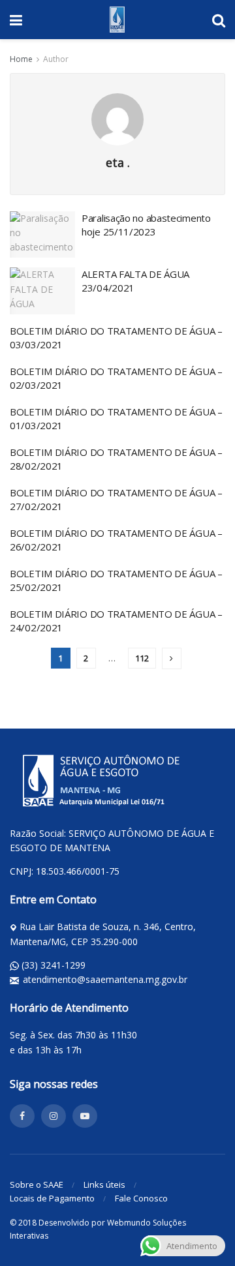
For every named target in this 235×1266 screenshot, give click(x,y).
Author (56, 59)
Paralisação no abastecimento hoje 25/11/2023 (146, 224)
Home (21, 59)
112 (142, 658)
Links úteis (104, 1184)
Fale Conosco (141, 1198)
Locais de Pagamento (52, 1198)
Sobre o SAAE (36, 1184)
